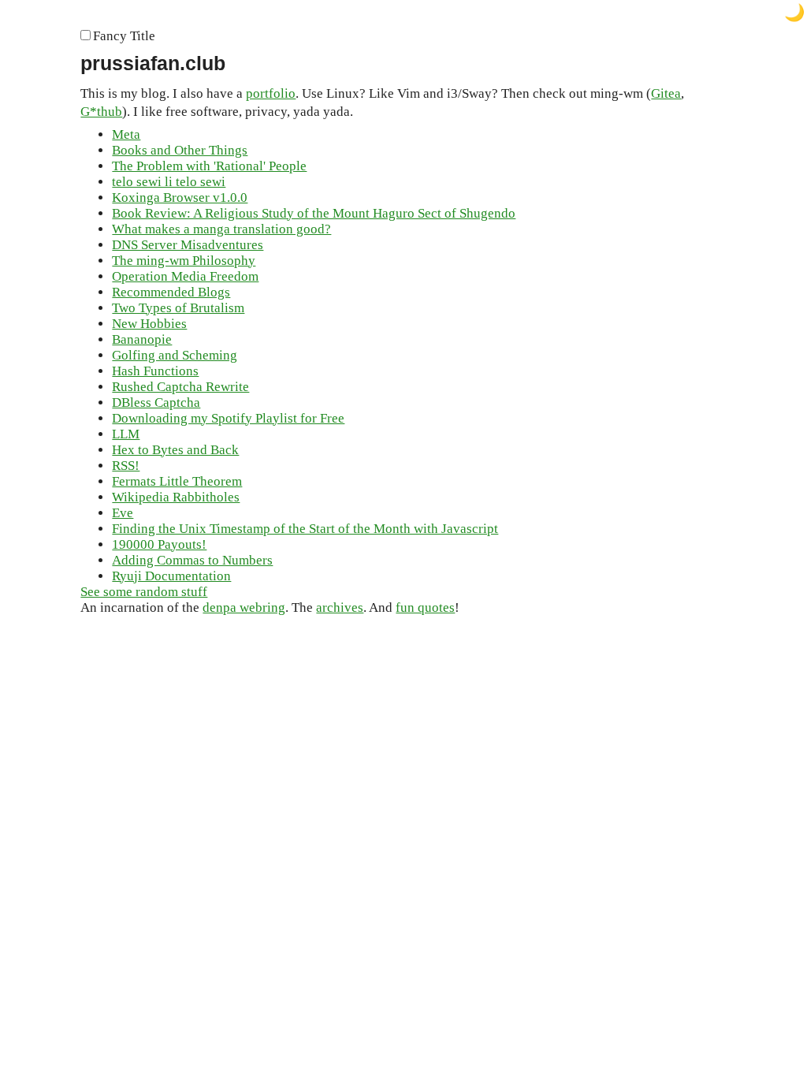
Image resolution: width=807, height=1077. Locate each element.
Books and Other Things (179, 150)
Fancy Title (124, 35)
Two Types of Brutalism (178, 307)
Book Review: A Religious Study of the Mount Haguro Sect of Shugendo (313, 213)
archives (339, 607)
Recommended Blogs (171, 292)
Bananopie (142, 339)
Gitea (666, 93)
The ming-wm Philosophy (183, 260)
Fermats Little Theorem (177, 481)
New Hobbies (149, 323)
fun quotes (425, 607)
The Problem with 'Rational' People (209, 165)
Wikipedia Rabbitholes (176, 497)
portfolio (271, 93)
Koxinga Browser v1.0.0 (179, 197)
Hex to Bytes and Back (175, 449)
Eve (122, 512)
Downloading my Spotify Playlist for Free (228, 418)
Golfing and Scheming (174, 355)
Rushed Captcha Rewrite (180, 386)
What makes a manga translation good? (221, 229)
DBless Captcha (156, 402)
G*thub (101, 111)
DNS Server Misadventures (187, 244)
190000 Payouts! (159, 544)
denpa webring (244, 607)
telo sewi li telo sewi (168, 181)
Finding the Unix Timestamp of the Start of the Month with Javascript (305, 528)
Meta (126, 134)
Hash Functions (155, 370)
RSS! (125, 465)
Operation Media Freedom (185, 276)
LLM (125, 434)
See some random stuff (143, 591)
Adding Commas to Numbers (192, 560)
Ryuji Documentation (171, 575)
